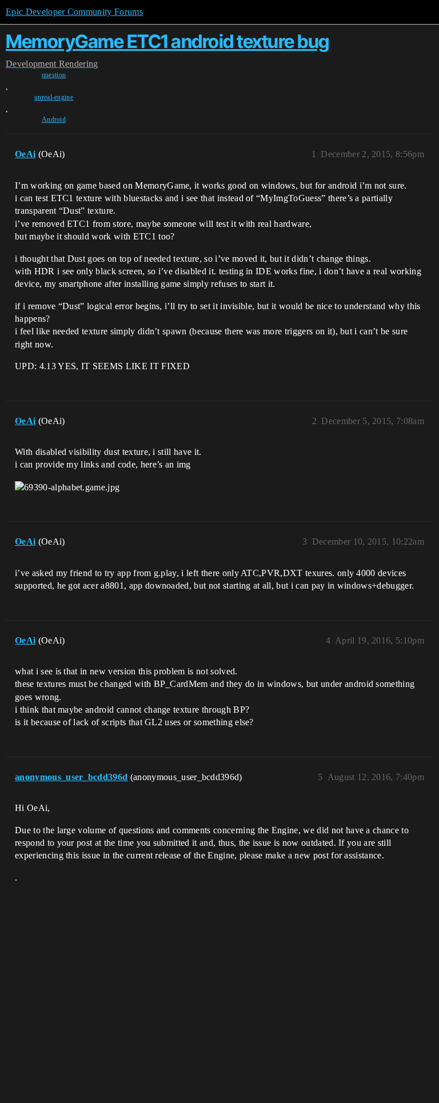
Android (54, 119)
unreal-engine (53, 97)
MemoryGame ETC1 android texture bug (167, 41)
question (54, 75)
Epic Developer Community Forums (74, 12)
